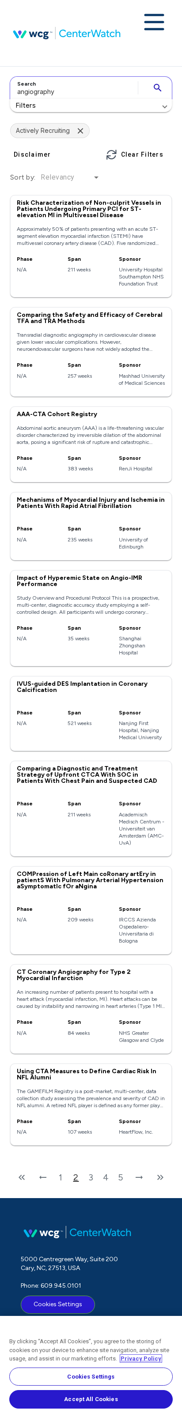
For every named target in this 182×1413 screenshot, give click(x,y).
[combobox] (72, 88)
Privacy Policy (141, 1358)
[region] (91, 1364)
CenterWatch (66, 33)
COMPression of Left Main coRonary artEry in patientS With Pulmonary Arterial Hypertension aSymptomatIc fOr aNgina (90, 880)
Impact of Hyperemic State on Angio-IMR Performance (79, 581)
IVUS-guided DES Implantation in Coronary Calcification (82, 687)
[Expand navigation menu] (154, 23)
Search (26, 84)
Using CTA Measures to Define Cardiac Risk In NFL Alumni (86, 1074)
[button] (91, 105)
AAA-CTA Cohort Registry (57, 414)
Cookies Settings (58, 1304)
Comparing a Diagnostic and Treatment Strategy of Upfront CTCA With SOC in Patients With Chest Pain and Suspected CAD (87, 775)
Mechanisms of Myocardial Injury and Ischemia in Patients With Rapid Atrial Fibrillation (91, 503)
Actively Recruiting (43, 130)
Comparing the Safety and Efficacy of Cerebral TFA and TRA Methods (90, 318)
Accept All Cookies (91, 1399)
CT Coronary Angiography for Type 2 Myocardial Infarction (74, 975)
